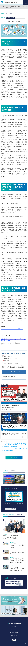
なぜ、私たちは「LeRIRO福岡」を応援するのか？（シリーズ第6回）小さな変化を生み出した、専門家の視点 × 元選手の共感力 (14, 444)
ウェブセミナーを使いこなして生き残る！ (11, 329)
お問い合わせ (14, 635)
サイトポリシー (14, 629)
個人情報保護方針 (14, 632)
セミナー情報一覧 (10, 508)
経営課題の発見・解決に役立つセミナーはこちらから (10, 377)
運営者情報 (14, 626)
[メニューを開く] (26, 2)
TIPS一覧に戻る (14, 457)
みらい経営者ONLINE (9, 2)
